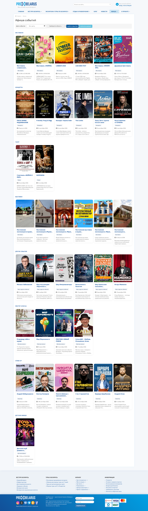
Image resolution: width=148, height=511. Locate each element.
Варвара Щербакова (102, 394)
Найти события (72, 26)
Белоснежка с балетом (80, 285)
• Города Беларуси (21, 480)
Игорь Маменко (121, 284)
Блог (95, 11)
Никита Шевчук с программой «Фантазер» (62, 395)
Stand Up (18, 360)
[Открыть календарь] (37, 26)
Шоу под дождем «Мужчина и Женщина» (42, 285)
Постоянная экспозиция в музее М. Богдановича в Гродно (24, 231)
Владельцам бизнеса (112, 485)
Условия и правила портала (114, 482)
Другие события (21, 251)
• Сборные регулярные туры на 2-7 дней (57, 482)
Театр (17, 142)
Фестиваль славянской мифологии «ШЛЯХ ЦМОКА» (24, 67)
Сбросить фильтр (85, 26)
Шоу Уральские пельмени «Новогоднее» (101, 285)
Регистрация (127, 5)
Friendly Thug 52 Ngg (44, 120)
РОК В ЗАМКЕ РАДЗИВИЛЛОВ (22, 121)
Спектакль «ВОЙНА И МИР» (25, 176)
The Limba (79, 120)
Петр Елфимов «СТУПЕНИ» (120, 121)
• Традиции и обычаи (22, 486)
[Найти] (110, 4)
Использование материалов (114, 484)
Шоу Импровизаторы (64, 284)
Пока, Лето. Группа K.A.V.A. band (102, 121)
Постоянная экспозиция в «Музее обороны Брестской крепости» (64, 231)
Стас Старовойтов (82, 394)
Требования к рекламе (112, 489)
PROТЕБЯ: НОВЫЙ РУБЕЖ (62, 340)
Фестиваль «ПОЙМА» (44, 66)
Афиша (113, 11)
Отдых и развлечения (80, 11)
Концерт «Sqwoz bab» (64, 120)
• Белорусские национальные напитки (27, 490)
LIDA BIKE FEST (80, 66)
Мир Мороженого (43, 339)
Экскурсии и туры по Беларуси (57, 11)
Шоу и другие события (23, 289)
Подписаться (80, 505)
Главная (21, 11)
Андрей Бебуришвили (25, 394)
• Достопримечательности (23, 484)
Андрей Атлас (120, 394)
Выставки (18, 196)
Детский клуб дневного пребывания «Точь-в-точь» (25, 449)
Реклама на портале (112, 487)
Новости (104, 11)
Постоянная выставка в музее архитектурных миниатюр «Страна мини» (83, 231)
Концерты (19, 87)
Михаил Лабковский (24, 284)
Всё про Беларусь (34, 11)
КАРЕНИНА (40, 175)
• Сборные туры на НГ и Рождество (55, 486)
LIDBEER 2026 (61, 66)
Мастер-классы (21, 306)
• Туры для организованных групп (55, 484)
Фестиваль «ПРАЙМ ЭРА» (102, 67)
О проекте (125, 11)
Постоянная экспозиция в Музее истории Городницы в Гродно (44, 231)
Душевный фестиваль (123, 66)
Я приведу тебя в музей (23, 340)
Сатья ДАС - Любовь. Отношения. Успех (83, 340)
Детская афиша (21, 415)
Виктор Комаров (42, 394)
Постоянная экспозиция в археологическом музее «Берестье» (121, 231)
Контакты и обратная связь (114, 491)
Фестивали (19, 32)
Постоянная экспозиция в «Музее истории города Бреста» (103, 231)
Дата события (20, 26)
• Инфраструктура (21, 482)
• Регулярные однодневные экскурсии (56, 480)
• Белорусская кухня (22, 488)
